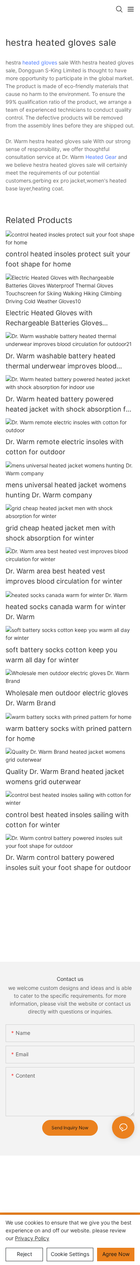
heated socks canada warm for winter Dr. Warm (66, 612)
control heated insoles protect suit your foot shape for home (68, 259)
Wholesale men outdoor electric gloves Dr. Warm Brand (67, 698)
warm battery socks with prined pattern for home (69, 734)
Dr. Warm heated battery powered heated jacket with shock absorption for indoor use (69, 404)
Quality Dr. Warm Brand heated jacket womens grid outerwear (65, 777)
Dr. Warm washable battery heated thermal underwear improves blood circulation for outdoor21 (61, 361)
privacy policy (32, 1238)
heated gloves (39, 62)
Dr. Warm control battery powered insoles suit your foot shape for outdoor (68, 862)
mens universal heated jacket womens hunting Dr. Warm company (66, 490)
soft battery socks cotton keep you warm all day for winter (61, 655)
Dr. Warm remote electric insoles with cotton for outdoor (65, 447)
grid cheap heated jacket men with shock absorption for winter (60, 533)
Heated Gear (100, 157)
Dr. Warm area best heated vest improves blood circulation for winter (64, 576)
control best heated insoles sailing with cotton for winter (67, 820)
